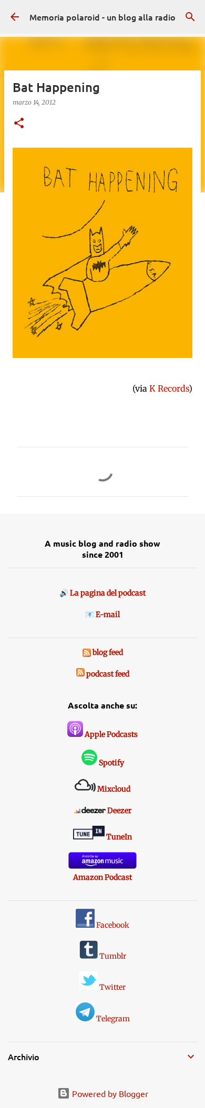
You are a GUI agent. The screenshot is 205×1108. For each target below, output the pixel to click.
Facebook (112, 925)
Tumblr (112, 956)
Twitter (112, 987)
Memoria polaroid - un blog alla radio (102, 17)
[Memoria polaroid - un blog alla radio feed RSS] (88, 652)
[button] (19, 124)
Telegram (112, 1018)
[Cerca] (190, 16)
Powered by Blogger (109, 1093)
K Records (169, 388)
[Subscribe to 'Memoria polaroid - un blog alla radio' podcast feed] (80, 674)
